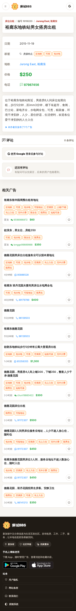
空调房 (50, 207)
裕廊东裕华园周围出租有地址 (21, 200)
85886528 (23, 274)
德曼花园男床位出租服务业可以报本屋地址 (29, 255)
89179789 (24, 299)
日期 (7, 43)
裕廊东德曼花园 (13, 328)
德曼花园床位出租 (14, 405)
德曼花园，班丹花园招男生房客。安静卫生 (29, 488)
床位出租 (9, 21)
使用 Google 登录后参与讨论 (27, 153)
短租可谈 (55, 212)
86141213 (22, 502)
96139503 (24, 317)
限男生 (44, 212)
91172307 (22, 420)
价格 (7, 74)
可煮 (48, 53)
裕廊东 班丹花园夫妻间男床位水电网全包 (28, 285)
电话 (7, 84)
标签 (7, 54)
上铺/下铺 (61, 207)
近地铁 (39, 53)
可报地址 (38, 207)
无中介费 (22, 212)
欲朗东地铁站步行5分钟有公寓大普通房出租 (30, 347)
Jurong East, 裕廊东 (46, 21)
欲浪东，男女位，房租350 (20, 230)
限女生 (33, 212)
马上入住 (10, 212)
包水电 (57, 53)
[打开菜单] (6, 6)
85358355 (22, 361)
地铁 (7, 64)
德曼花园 (9, 310)
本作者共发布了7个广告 (20, 127)
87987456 (31, 85)
